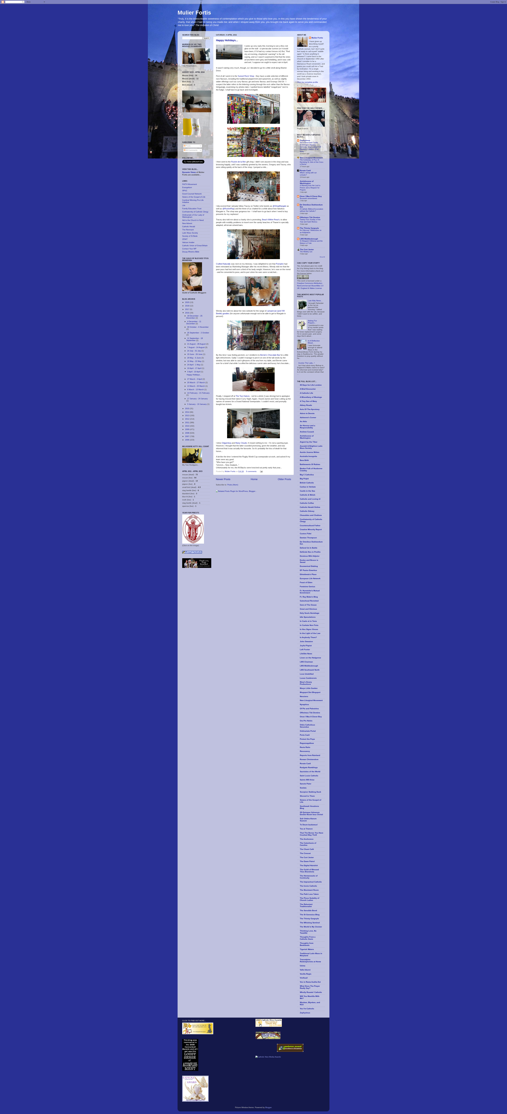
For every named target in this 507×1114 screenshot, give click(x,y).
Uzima (302, 966)
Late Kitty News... (315, 301)
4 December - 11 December (193, 323)
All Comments (191, 150)
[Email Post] (261, 471)
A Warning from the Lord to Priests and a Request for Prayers (310, 188)
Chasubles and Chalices (311, 515)
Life (183, 205)
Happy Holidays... (227, 40)
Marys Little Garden (309, 688)
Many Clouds (241, 443)
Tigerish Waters (307, 949)
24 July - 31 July (194, 351)
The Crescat (305, 853)
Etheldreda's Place (308, 574)
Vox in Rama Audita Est (310, 982)
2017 (187, 309)
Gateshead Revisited (309, 601)
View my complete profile (307, 82)
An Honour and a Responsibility (307, 427)
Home (254, 479)
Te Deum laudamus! (309, 825)
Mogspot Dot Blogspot (310, 692)
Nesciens (304, 696)
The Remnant (188, 230)
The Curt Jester (307, 250)
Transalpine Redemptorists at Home (310, 961)
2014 (187, 412)
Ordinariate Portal (308, 731)
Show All (322, 257)
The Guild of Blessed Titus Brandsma (309, 871)
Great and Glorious (308, 609)
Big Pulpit (304, 479)
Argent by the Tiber (308, 442)
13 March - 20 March (196, 386)
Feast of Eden (306, 582)
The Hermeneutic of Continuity (309, 877)
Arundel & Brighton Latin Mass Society (311, 447)
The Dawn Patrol (307, 861)
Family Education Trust (191, 209)
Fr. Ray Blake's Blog (309, 597)
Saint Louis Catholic (309, 776)
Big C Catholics (307, 475)
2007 (187, 436)
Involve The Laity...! (306, 363)
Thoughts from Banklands (306, 944)
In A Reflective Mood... (314, 342)
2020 (187, 302)
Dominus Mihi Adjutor (309, 556)
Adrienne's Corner (308, 418)
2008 (187, 433)
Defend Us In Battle (308, 548)
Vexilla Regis (305, 974)
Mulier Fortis (194, 13)
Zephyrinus (305, 140)
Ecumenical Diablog (309, 566)
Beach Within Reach (271, 220)
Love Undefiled (307, 674)
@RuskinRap (228, 209)
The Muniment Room (309, 890)
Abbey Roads (306, 405)
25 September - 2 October (198, 333)
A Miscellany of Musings (311, 397)
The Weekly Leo (306, 252)
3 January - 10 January (197, 404)
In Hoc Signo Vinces (309, 629)
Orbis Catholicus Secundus (307, 726)
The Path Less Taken (309, 894)
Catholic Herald (188, 227)
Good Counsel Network (192, 194)
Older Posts (284, 479)
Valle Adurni (305, 970)
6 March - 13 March (195, 390)
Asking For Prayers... (312, 322)
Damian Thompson (308, 538)
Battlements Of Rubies (310, 464)
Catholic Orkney (307, 511)
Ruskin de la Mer (238, 162)
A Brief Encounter (308, 389)
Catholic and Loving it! (310, 499)
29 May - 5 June (194, 358)
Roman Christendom (309, 759)
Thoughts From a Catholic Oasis (307, 938)
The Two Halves (243, 396)
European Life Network (310, 579)
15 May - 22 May (194, 361)
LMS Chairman (306, 662)
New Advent (187, 223)
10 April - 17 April (194, 368)
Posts (188, 146)
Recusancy (305, 751)
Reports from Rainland (310, 755)
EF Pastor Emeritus (308, 570)
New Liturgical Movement (311, 158)
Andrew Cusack (307, 432)
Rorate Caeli (305, 171)
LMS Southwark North (310, 670)
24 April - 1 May (194, 365)
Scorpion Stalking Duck (310, 792)
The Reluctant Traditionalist (306, 905)
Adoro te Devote (307, 413)
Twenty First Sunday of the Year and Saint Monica (310, 221)
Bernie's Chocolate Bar (270, 355)
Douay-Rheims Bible (190, 252)
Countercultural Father (310, 526)
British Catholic (307, 483)
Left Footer (305, 650)
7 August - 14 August (196, 347)
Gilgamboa (226, 443)
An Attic (303, 421)
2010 (187, 426)
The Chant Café (307, 849)
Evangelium (187, 187)
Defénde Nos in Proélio (310, 552)
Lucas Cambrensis (308, 678)
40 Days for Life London (311, 385)
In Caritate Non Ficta (309, 625)
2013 (187, 416)
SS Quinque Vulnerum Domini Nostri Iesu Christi (311, 813)
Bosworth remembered (308, 198)
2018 (187, 306)
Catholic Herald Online (310, 507)
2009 (187, 429)
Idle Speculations (308, 617)
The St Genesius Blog (310, 915)
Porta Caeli (305, 735)
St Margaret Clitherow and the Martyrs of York (311, 242)
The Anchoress (306, 839)
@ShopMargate (279, 206)
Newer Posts (223, 479)
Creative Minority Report (311, 530)
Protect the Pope (307, 739)
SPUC (184, 191)
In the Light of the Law (310, 633)
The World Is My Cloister (311, 927)
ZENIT (185, 239)
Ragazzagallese (307, 743)
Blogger (268, 1107)
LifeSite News (306, 654)
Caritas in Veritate (308, 487)
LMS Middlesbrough (309, 239)
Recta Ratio (305, 747)
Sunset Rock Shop (246, 76)
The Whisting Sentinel (310, 923)
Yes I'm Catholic (307, 1009)
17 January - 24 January (197, 399)
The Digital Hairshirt (309, 866)
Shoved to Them (307, 796)
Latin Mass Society (190, 233)
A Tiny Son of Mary (308, 401)
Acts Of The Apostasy (310, 409)
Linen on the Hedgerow (310, 658)
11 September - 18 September (194, 339)
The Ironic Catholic (308, 886)
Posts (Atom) (232, 485)
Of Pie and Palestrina (309, 709)
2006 (187, 440)
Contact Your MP (189, 249)
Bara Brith (304, 460)
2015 (187, 409)
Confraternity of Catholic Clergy (195, 212)
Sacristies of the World (310, 772)
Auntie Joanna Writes (309, 452)
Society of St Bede (190, 236)
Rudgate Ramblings (309, 768)
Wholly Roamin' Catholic (311, 992)
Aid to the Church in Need (193, 220)
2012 (187, 419)
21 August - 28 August (196, 344)
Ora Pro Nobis (306, 721)
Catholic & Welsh (307, 495)
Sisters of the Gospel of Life (193, 197)
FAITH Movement (189, 184)
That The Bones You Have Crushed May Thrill (311, 834)
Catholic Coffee (307, 503)
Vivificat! (304, 978)
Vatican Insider (188, 242)
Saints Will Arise (307, 780)
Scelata (303, 788)
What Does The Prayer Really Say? (310, 987)
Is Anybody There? (308, 637)
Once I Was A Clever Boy (311, 196)
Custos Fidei (305, 534)
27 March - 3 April (195, 379)
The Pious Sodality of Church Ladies (309, 899)
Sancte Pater (305, 784)
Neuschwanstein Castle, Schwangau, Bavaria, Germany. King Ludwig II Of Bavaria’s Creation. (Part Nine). (310, 147)
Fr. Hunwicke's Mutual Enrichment (310, 592)
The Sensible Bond (308, 911)
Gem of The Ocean (308, 605)
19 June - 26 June (195, 354)
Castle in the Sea (307, 491)
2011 (187, 423)
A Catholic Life (306, 393)
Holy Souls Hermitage (309, 613)
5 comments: (251, 471)
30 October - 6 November (198, 327)
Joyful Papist (306, 646)
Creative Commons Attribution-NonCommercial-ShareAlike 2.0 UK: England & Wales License (310, 285)
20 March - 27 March (196, 383)
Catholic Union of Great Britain (195, 246)
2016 (187, 313)
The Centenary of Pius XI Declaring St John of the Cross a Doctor (311, 162)
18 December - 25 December (194, 317)
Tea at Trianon (306, 829)
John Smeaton (306, 642)
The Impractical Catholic (311, 882)
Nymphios (304, 705)
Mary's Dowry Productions (306, 683)
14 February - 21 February (198, 393)
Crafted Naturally (223, 264)
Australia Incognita (308, 456)
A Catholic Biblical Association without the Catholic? (311, 210)
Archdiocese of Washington (307, 182)
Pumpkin (280, 264)
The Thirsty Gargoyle (309, 228)
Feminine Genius (307, 587)
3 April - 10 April (194, 372)
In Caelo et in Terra (308, 621)
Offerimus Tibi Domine (310, 217)
